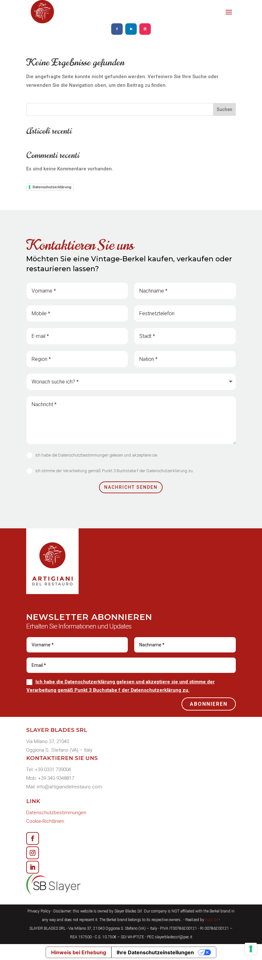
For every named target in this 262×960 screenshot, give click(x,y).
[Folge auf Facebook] (117, 29)
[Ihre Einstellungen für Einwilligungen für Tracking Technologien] (251, 949)
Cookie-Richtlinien (45, 821)
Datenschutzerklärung (52, 187)
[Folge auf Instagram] (145, 29)
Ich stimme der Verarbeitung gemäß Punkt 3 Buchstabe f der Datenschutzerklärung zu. (114, 470)
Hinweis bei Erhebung (78, 952)
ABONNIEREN (208, 704)
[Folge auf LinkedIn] (131, 29)
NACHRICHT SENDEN (131, 487)
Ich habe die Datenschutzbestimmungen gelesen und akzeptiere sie (96, 455)
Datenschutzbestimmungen (56, 812)
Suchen (224, 109)
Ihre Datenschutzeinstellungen (155, 952)
